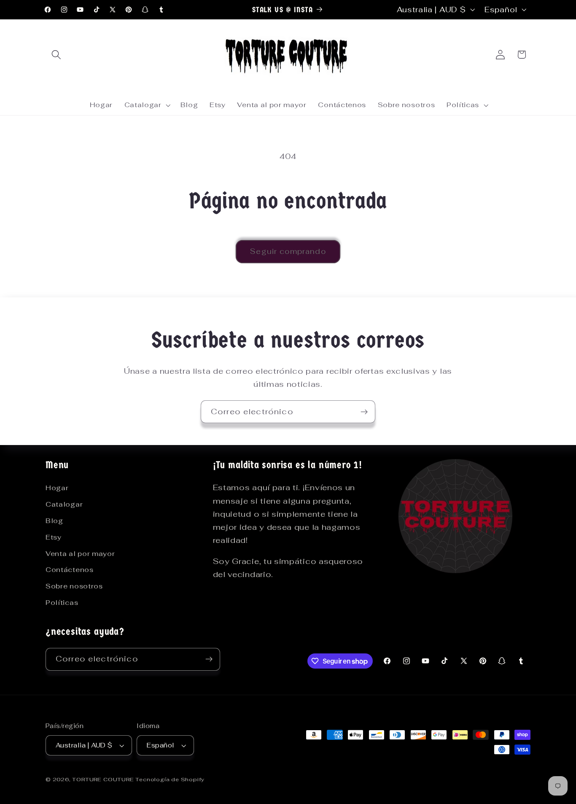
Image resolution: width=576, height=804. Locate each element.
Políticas (62, 602)
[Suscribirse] (364, 411)
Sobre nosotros (74, 586)
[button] (56, 54)
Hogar (57, 487)
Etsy (54, 537)
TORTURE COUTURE (103, 779)
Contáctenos (70, 569)
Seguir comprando (288, 251)
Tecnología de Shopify (170, 779)
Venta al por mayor (80, 553)
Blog (54, 520)
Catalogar (64, 504)
